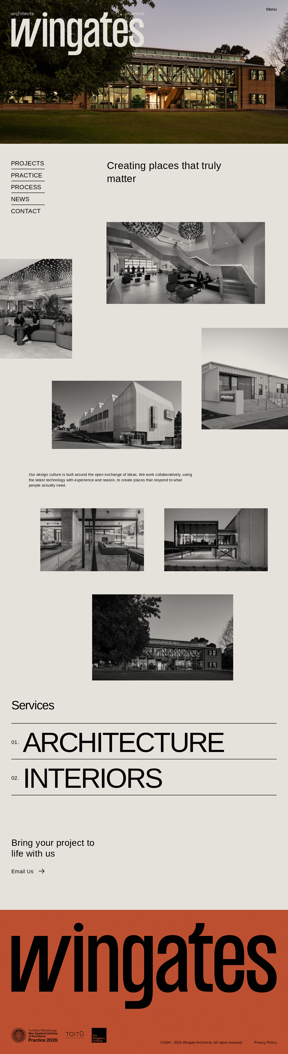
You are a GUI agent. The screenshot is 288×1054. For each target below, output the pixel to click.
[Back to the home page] (21, 9)
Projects (27, 163)
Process (26, 187)
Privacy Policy (265, 1042)
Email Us (23, 871)
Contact (26, 211)
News (20, 199)
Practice (26, 175)
